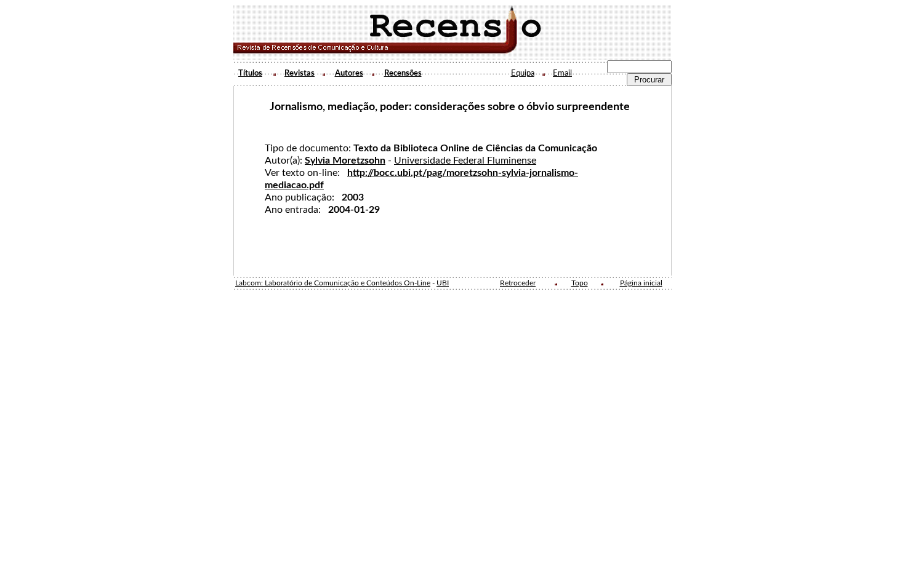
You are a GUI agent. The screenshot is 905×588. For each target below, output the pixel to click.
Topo (579, 283)
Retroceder (518, 283)
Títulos (250, 73)
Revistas (299, 73)
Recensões (403, 73)
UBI (442, 283)
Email (562, 73)
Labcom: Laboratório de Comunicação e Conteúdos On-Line (332, 283)
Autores (349, 73)
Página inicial (641, 283)
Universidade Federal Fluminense (465, 160)
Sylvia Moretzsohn (345, 160)
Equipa (522, 73)
